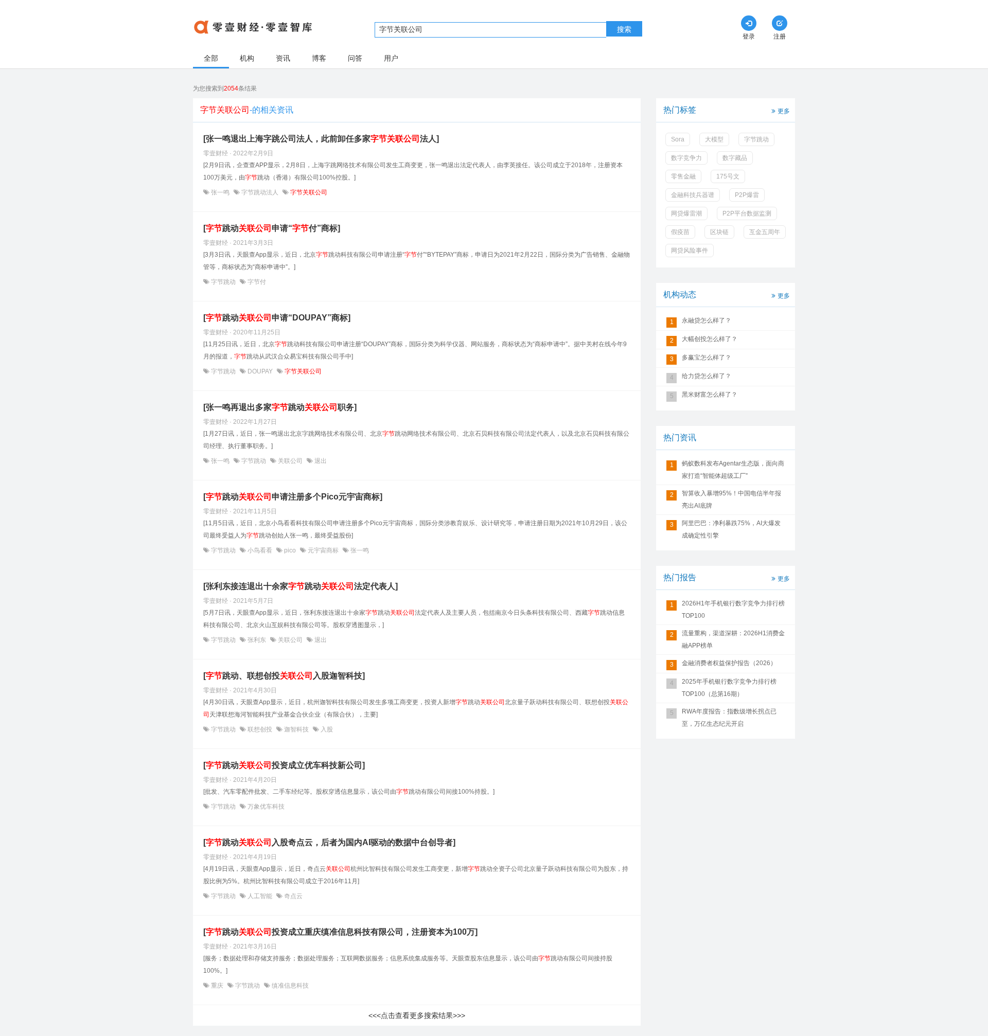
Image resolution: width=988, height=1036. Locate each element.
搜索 (624, 29)
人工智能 (260, 896)
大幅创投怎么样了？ (709, 339)
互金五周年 (764, 232)
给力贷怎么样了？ (706, 376)
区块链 (719, 232)
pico (290, 550)
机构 (247, 58)
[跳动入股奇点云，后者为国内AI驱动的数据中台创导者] (329, 842)
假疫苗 (680, 232)
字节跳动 (223, 281)
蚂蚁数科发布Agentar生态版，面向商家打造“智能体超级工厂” (733, 469)
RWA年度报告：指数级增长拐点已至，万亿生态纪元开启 (729, 717)
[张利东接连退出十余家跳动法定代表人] (300, 586)
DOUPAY (260, 371)
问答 (355, 58)
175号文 (727, 176)
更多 (784, 111)
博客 (319, 58)
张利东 (257, 640)
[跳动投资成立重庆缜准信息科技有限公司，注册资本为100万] (340, 931)
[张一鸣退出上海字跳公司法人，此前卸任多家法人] (321, 138)
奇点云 (293, 896)
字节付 (256, 281)
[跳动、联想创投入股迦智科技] (284, 675)
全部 (211, 58)
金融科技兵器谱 (692, 195)
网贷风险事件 (689, 250)
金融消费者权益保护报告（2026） (729, 663)
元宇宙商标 (323, 550)
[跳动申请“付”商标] (271, 228)
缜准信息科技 (289, 985)
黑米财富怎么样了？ (709, 394)
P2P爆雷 (747, 195)
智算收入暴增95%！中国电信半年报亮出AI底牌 (731, 499)
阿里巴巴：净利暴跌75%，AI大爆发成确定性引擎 (731, 529)
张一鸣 (220, 192)
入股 (326, 729)
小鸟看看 (260, 550)
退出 (320, 461)
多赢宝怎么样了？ (706, 357)
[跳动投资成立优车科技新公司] (284, 765)
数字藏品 (734, 158)
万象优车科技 (265, 806)
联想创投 (260, 729)
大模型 (714, 139)
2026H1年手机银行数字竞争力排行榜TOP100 (733, 609)
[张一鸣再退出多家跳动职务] (280, 407)
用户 (391, 58)
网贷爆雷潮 (686, 213)
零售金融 (683, 176)
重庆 (217, 985)
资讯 (283, 58)
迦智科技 (296, 729)
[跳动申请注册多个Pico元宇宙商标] (292, 496)
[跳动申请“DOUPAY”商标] (276, 317)
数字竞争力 (686, 158)
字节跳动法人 (260, 192)
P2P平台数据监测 (746, 213)
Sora (677, 139)
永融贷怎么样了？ (706, 320)
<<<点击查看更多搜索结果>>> (416, 1015)
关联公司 (290, 461)
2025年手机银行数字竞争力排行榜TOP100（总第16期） (729, 688)
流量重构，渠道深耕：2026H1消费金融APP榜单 (733, 639)
